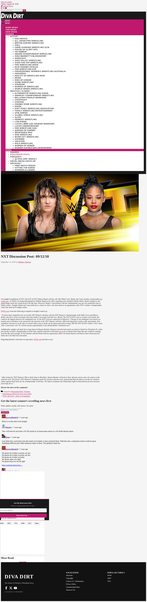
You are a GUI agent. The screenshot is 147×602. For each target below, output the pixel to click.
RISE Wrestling (23, 135)
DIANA (18, 106)
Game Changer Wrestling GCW (32, 47)
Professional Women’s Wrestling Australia (40, 71)
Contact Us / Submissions (75, 581)
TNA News (11, 30)
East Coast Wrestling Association (34, 108)
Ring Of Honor (23, 80)
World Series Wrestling (29, 89)
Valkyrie (20, 141)
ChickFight (21, 100)
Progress (20, 73)
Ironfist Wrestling (26, 119)
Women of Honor (24, 146)
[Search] (24, 10)
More (9, 150)
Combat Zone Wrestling (28, 104)
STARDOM (20, 84)
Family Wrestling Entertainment (34, 111)
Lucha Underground (27, 126)
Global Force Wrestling (29, 115)
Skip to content (6, 2)
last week (62, 331)
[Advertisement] (52, 280)
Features (27, 392)
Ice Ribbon (21, 52)
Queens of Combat (25, 130)
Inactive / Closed (20, 91)
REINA (18, 78)
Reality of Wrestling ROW (30, 76)
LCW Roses (21, 122)
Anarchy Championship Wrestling (34, 95)
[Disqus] (52, 442)
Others (10, 34)
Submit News (8, 6)
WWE (109, 575)
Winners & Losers (25, 170)
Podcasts (15, 157)
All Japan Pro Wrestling (29, 41)
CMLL (17, 45)
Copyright (69, 578)
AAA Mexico (21, 39)
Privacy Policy (71, 584)
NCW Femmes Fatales (26, 67)
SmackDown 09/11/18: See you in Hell (17, 394)
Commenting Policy (73, 587)
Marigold (20, 58)
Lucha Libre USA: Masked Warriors (34, 124)
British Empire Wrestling (29, 43)
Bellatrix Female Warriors (30, 98)
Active (13, 36)
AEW (109, 578)
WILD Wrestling (24, 143)
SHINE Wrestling (24, 82)
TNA (109, 581)
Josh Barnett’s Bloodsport (31, 56)
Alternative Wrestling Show (31, 93)
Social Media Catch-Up (23, 161)
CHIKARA (19, 102)
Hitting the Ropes (25, 168)
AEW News (11, 32)
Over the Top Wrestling (28, 63)
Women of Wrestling (27, 87)
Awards (14, 152)
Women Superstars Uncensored (33, 148)
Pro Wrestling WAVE (26, 65)
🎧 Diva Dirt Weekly (26, 159)
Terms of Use (70, 590)
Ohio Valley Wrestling (28, 60)
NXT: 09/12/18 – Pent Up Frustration (16, 396)
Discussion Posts (20, 154)
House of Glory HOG (26, 49)
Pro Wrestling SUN (26, 128)
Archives (15, 163)
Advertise (69, 575)
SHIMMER (19, 139)
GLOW (18, 117)
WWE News (12, 27)
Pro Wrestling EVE (25, 69)
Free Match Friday (25, 165)
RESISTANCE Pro (23, 132)
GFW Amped (21, 113)
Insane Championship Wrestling (33, 54)
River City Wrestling (27, 137)
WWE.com (5, 311)
